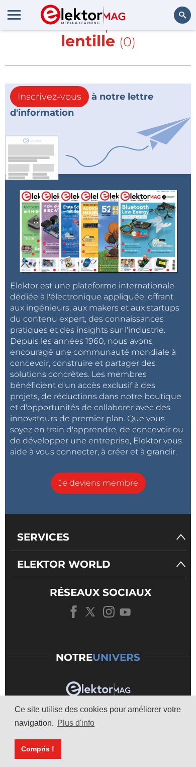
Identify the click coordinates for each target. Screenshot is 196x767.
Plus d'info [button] (75, 723)
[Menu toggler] (14, 14)
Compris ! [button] (37, 749)
